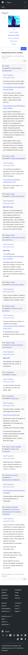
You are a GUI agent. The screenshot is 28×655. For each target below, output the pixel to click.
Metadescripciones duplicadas (11, 479)
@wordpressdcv (8, 207)
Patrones (17, 598)
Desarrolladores (6, 608)
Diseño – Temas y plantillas (13, 446)
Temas (17, 592)
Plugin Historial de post (17, 196)
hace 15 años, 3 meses (8, 77)
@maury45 (6, 358)
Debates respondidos (13, 38)
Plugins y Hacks (10, 156)
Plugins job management (18, 158)
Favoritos (13, 44)
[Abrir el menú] (25, 2)
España (7, 631)
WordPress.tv (6, 611)
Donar (17, 608)
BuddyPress (6, 624)
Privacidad (5, 598)
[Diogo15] (14, 22)
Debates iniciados (13, 32)
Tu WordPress (10, 372)
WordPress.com (7, 616)
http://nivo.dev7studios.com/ (11, 415)
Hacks (7, 66)
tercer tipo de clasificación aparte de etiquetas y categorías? (11, 512)
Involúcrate (18, 603)
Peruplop (13, 374)
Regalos (18, 611)
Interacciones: (13, 41)
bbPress (5, 622)
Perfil (13, 29)
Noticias (4, 592)
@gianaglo (6, 250)
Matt (4, 619)
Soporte (4, 606)
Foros (3, 7)
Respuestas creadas (13, 35)
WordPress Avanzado (12, 475)
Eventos (17, 606)
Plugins (17, 595)
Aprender (4, 603)
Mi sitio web (14, 398)
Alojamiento (5, 595)
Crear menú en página (17, 284)
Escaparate (18, 590)
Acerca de (4, 590)
